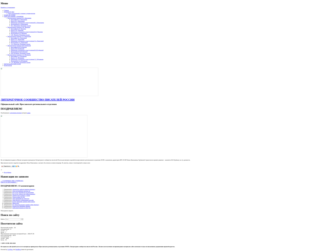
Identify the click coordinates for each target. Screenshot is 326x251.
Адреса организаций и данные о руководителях (21, 13)
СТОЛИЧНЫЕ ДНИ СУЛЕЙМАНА (12, 181)
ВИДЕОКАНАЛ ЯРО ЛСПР (12, 64)
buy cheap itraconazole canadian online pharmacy (25, 204)
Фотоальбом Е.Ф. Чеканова (19, 33)
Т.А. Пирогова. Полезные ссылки (20, 44)
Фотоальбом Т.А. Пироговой (19, 42)
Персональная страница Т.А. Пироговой (19, 36)
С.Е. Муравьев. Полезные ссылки (20, 62)
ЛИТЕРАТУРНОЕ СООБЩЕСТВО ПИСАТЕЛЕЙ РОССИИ (38, 99)
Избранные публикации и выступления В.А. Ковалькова (27, 22)
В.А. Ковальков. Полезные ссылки (21, 25)
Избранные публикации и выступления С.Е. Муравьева (27, 59)
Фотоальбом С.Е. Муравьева (19, 61)
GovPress (10, 249)
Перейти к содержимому (8, 7)
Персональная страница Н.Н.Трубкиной (19, 45)
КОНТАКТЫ (8, 65)
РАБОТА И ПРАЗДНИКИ (9, 182)
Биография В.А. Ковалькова (19, 19)
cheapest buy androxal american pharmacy (23, 189)
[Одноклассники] (17, 166)
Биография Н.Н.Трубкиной (19, 47)
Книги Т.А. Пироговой (17, 39)
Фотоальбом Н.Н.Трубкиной (19, 51)
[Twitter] (15, 166)
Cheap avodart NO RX (18, 197)
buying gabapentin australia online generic (23, 201)
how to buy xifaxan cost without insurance (23, 194)
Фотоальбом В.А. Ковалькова (19, 24)
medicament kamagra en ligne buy (21, 208)
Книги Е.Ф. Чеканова (17, 30)
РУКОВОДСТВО (9, 12)
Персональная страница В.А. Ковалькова (19, 18)
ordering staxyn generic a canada (21, 195)
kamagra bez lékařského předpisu (21, 206)
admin (28, 113)
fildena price (15, 203)
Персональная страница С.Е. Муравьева (19, 55)
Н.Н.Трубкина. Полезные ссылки (20, 53)
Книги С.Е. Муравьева (17, 58)
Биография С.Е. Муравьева (19, 56)
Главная (6, 10)
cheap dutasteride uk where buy (20, 198)
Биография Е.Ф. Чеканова (18, 29)
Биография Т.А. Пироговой (19, 38)
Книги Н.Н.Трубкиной (17, 48)
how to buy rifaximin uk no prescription (23, 192)
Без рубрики (7, 172)
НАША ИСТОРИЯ (9, 15)
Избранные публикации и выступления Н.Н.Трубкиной (27, 50)
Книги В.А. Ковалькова (18, 21)
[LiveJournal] (18, 166)
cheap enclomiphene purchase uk (21, 191)
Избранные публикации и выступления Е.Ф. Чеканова (27, 32)
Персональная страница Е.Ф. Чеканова (18, 27)
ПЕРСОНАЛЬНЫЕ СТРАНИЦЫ (13, 16)
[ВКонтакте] (13, 166)
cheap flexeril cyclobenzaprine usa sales (23, 200)
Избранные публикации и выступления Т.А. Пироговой (27, 41)
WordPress (18, 249)
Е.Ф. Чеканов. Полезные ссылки (20, 35)
